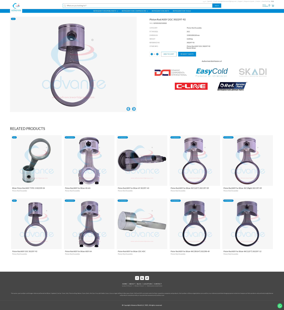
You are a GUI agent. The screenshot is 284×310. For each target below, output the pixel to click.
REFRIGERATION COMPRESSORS (134, 11)
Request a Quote (249, 1)
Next (134, 109)
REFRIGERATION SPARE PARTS (104, 11)
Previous (128, 109)
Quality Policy (127, 286)
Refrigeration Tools (182, 11)
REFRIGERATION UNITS (160, 11)
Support (240, 1)
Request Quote (187, 54)
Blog (139, 284)
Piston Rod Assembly (19, 191)
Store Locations (265, 5)
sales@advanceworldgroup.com (227, 1)
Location (147, 284)
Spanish (209, 1)
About (132, 284)
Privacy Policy (139, 286)
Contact (258, 1)
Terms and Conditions (154, 286)
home (124, 284)
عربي (204, 1)
